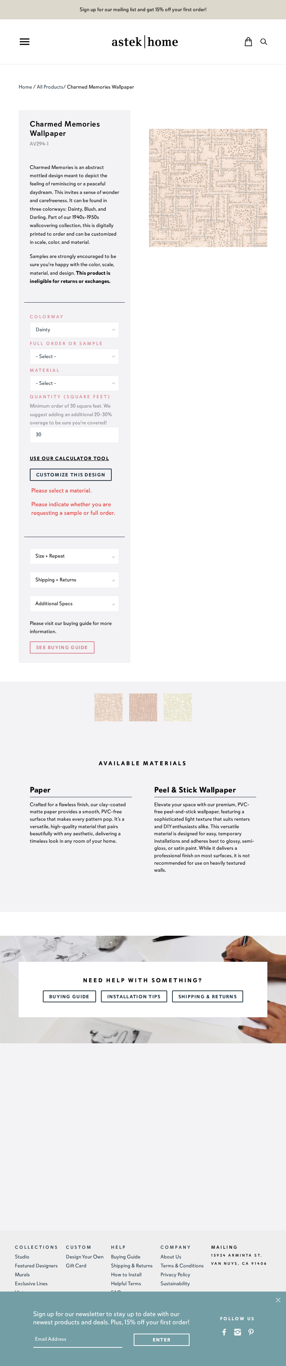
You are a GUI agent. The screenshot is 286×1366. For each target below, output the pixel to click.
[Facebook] (224, 1332)
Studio (22, 1257)
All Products (50, 87)
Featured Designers (36, 1266)
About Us (171, 1257)
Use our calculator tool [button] (69, 458)
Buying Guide (69, 997)
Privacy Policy (175, 1274)
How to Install (126, 1274)
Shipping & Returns (207, 997)
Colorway (47, 316)
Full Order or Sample (66, 343)
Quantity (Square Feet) (70, 396)
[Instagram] (238, 1332)
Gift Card (76, 1266)
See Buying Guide (62, 648)
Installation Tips (134, 997)
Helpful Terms (126, 1283)
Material (45, 370)
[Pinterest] (251, 1332)
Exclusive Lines (31, 1283)
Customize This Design (70, 475)
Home (25, 87)
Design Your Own (85, 1257)
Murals (22, 1274)
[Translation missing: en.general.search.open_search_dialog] (263, 41)
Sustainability (175, 1283)
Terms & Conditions (182, 1266)
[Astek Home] (144, 41)
